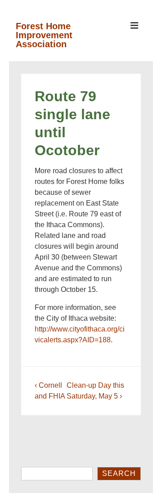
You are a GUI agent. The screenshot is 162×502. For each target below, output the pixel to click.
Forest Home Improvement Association (44, 35)
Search (119, 473)
